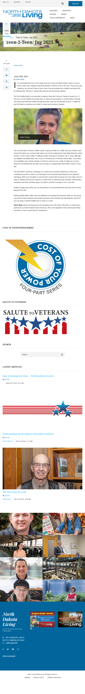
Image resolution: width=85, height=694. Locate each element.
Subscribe (75, 4)
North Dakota (8, 441)
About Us (6, 2)
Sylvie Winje (20, 79)
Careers (27, 677)
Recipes (53, 14)
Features (53, 11)
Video (72, 18)
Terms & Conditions (54, 677)
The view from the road (14, 492)
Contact (28, 2)
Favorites (66, 11)
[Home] (23, 14)
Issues (63, 14)
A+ (6, 24)
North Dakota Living (10, 619)
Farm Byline (7, 499)
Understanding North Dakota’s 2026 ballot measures (28, 434)
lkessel (7, 379)
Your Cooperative (57, 18)
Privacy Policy (39, 677)
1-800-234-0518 (11, 643)
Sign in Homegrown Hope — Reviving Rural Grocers (28, 376)
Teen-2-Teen (18, 65)
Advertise (17, 2)
